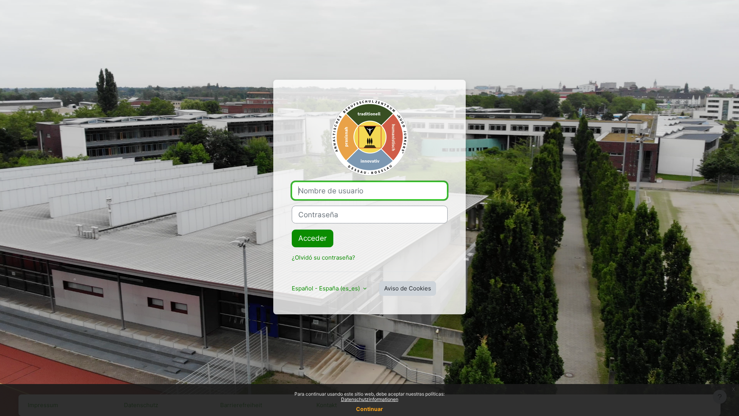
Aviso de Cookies (407, 288)
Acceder (312, 238)
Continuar (369, 409)
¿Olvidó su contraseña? (323, 257)
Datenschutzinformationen (369, 399)
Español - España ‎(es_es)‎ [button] (326, 288)
